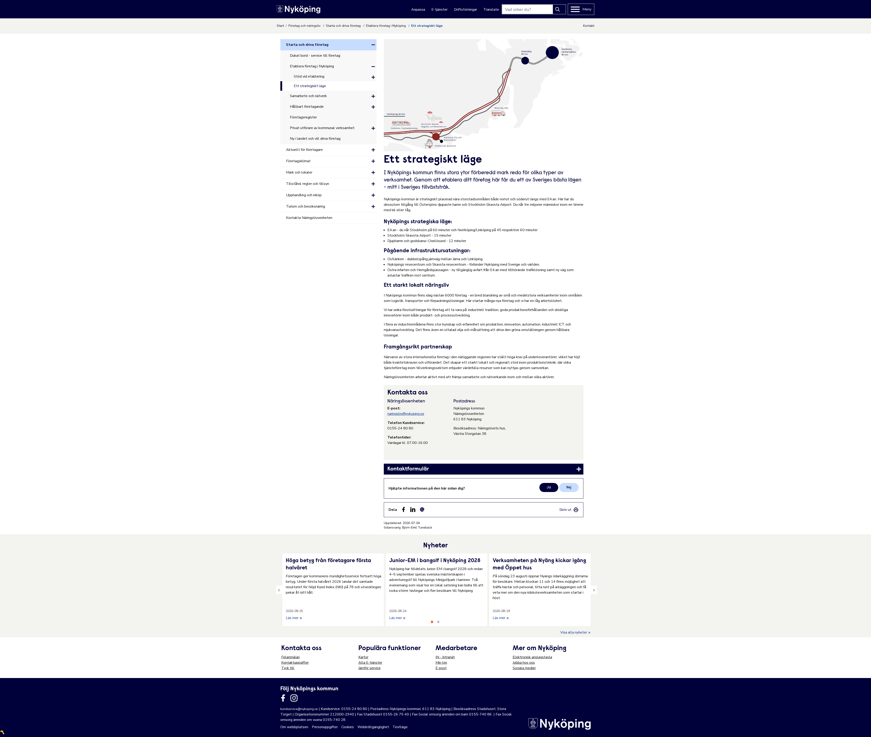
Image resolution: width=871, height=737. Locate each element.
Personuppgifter (325, 727)
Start (280, 26)
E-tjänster (439, 9)
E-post (441, 668)
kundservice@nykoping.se (299, 709)
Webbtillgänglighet (373, 727)
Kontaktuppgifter (295, 662)
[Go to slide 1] (432, 621)
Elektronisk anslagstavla (532, 657)
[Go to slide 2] (438, 621)
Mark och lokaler (299, 172)
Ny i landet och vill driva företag (315, 138)
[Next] (594, 590)
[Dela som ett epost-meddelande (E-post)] (422, 509)
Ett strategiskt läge (310, 85)
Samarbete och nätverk (308, 95)
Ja (549, 487)
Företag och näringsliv (305, 26)
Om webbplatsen (294, 727)
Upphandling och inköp (304, 195)
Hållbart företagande (307, 106)
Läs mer (292, 617)
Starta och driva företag (344, 26)
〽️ (2, 732)
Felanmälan (290, 657)
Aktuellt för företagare (304, 149)
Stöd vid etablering (309, 76)
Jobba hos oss (524, 662)
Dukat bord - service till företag (315, 55)
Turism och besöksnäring (305, 206)
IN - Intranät (445, 657)
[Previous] (279, 590)
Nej (568, 487)
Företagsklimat (298, 161)
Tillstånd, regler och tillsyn (307, 183)
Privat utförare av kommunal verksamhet (322, 127)
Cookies (347, 727)
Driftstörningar (465, 9)
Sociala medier (524, 668)
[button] (373, 45)
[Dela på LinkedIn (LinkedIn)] (413, 509)
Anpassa (418, 9)
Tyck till (287, 668)
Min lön (441, 662)
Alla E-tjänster (370, 662)
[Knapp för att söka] (559, 9)
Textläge (400, 727)
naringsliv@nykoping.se (405, 413)
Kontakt (588, 26)
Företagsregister (303, 117)
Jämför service (369, 668)
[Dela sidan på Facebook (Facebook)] (403, 509)
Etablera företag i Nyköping (386, 26)
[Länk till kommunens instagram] (293, 698)
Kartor (363, 657)
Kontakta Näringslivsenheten (309, 217)
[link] (483, 469)
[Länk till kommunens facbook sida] (283, 698)
